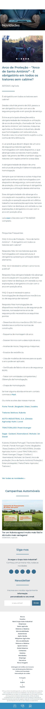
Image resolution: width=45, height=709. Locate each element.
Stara (27, 407)
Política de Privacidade (22, 671)
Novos (22, 617)
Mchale (32, 434)
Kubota (22, 412)
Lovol (20, 421)
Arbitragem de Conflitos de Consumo (22, 667)
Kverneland (22, 434)
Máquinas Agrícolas (22, 638)
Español (22, 687)
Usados (22, 619)
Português (22, 678)
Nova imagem (22, 663)
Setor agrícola (22, 626)
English (22, 682)
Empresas (22, 624)
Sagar (4, 434)
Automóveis (22, 633)
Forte (4, 407)
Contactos (22, 650)
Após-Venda (22, 636)
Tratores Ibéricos (10, 413)
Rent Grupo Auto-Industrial (22, 621)
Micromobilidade (22, 631)
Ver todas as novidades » (13, 478)
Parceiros (22, 660)
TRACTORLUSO (9, 428)
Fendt (11, 406)
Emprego (22, 658)
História (22, 653)
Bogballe (19, 406)
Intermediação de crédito (22, 673)
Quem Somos (22, 646)
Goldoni (12, 434)
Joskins (34, 407)
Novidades (22, 655)
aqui (8, 218)
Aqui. (14, 394)
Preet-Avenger (24, 428)
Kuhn (14, 422)
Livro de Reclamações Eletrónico (22, 669)
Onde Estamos (22, 648)
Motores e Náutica (22, 629)
